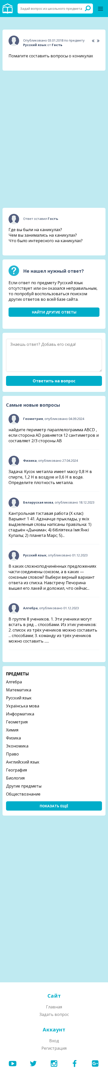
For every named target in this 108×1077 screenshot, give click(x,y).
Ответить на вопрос (54, 381)
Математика (18, 690)
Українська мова (22, 706)
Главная (54, 1007)
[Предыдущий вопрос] (93, 41)
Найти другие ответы (54, 312)
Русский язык (19, 698)
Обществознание (23, 794)
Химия (12, 730)
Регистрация (54, 1048)
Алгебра (14, 682)
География (16, 770)
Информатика (20, 714)
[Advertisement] (54, 106)
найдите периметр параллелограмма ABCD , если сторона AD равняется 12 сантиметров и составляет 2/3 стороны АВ (54, 435)
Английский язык (22, 762)
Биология (15, 778)
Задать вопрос (54, 1014)
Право (12, 754)
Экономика (17, 746)
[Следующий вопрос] (98, 41)
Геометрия (17, 722)
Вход (54, 1040)
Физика (13, 738)
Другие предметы (23, 786)
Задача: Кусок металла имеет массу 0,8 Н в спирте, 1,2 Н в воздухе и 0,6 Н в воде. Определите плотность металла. (50, 477)
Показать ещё (54, 806)
